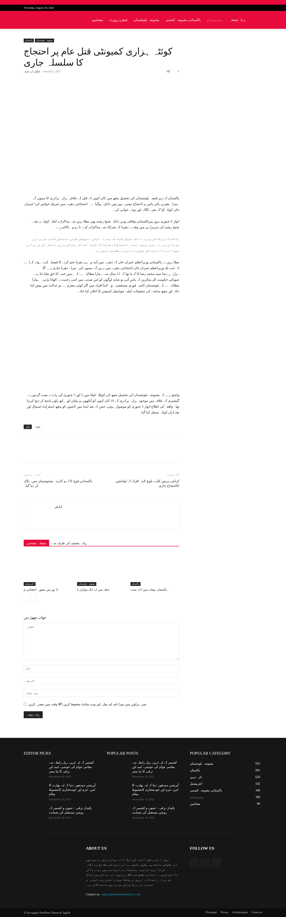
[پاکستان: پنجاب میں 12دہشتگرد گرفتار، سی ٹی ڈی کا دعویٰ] (154, 569)
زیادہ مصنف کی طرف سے (69, 543)
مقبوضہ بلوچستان (146, 20)
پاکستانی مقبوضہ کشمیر (183, 20)
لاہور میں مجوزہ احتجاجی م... (42, 589)
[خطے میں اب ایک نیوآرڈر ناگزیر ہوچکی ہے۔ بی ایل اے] (101, 569)
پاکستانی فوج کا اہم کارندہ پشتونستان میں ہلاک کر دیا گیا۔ (58, 483)
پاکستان (28, 40)
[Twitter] (251, 8)
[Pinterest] (75, 89)
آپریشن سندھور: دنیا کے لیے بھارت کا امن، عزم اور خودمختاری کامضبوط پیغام (72, 790)
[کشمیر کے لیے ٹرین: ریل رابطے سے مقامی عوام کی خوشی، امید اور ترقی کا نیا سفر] (34, 768)
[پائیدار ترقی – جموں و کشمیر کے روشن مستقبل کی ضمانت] (34, 813)
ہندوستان (215, 20)
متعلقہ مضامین (36, 543)
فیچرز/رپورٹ (118, 20)
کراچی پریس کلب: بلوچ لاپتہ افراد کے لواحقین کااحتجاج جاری (147, 483)
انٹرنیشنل (29, 584)
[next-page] (33, 598)
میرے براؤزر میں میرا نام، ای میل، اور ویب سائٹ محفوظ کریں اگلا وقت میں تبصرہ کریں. (87, 704)
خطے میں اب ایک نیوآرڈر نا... (94, 589)
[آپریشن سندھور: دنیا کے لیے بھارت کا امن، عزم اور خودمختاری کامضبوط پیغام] (34, 790)
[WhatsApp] (86, 89)
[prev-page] (26, 598)
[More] (96, 89)
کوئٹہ (37, 426)
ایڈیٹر (37, 71)
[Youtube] (259, 8)
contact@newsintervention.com (121, 894)
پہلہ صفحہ (237, 20)
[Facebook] (244, 8)
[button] (257, 20)
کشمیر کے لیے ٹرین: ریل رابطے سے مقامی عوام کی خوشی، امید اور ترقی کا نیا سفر (71, 767)
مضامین (97, 20)
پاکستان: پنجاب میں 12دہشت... (149, 589)
